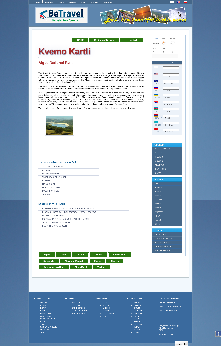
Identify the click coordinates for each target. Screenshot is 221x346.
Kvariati (137, 316)
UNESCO (106, 308)
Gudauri (138, 313)
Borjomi (138, 311)
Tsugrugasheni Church (54, 177)
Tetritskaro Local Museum (56, 222)
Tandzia (46, 194)
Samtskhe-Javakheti (53, 267)
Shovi (136, 332)
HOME (37, 2)
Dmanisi (46, 181)
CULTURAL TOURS (79, 305)
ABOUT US (108, 2)
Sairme (137, 321)
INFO (83, 2)
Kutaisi (137, 319)
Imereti (80, 254)
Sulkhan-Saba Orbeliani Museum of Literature (65, 219)
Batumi (137, 308)
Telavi (137, 327)
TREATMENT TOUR (79, 311)
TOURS (61, 2)
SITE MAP (94, 2)
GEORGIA (49, 2)
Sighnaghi (138, 324)
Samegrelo (48, 261)
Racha (97, 261)
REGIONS (106, 305)
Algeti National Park (52, 167)
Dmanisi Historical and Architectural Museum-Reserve (70, 209)
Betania (46, 170)
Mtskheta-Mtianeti (74, 261)
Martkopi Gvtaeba (51, 188)
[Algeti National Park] (60, 136)
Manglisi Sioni (49, 184)
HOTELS (72, 2)
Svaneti (115, 261)
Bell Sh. (170, 334)
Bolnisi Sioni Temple (52, 174)
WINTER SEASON (78, 313)
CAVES (105, 316)
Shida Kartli (81, 267)
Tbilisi (137, 303)
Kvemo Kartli (131, 40)
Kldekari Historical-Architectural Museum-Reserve (69, 212)
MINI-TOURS (76, 303)
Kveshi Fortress (50, 191)
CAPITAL (106, 303)
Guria (63, 254)
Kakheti (98, 254)
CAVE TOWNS (108, 313)
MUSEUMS (107, 311)
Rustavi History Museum (54, 226)
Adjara (46, 254)
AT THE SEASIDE (78, 308)
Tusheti (101, 267)
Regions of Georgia (104, 40)
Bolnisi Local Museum (53, 216)
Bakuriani (138, 305)
